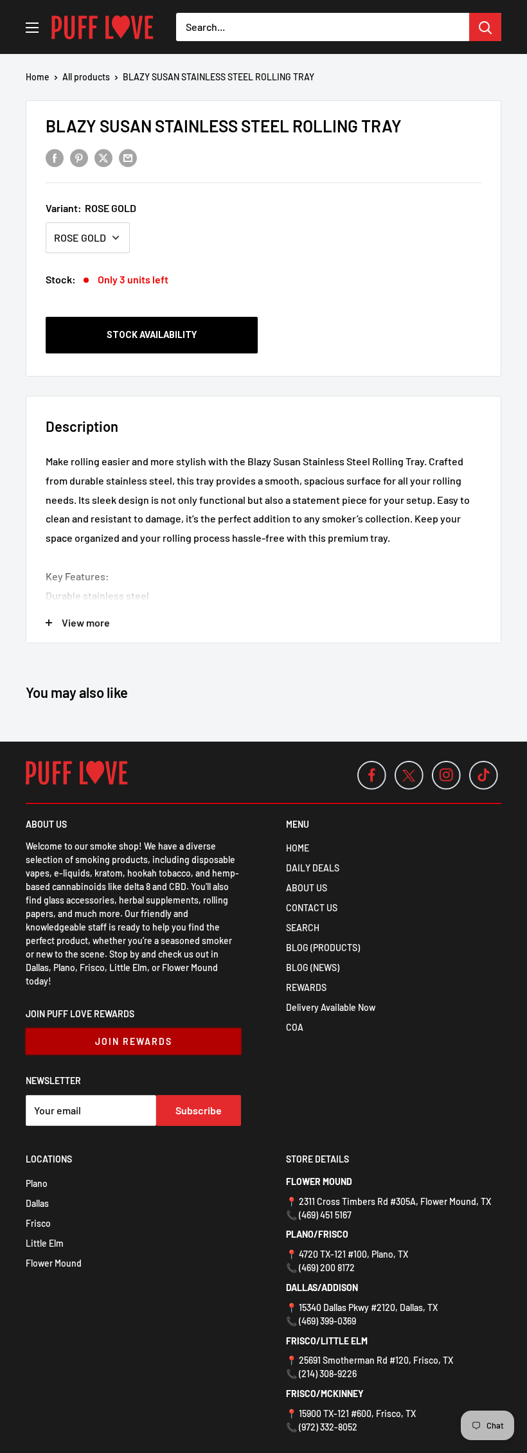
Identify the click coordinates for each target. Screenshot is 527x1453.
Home (37, 76)
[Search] (485, 27)
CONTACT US (311, 907)
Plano (37, 1183)
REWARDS (306, 987)
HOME (297, 847)
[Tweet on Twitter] (103, 157)
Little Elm (45, 1243)
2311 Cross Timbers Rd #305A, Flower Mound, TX (395, 1201)
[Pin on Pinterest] (79, 157)
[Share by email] (128, 157)
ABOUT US (306, 887)
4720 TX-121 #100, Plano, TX (353, 1254)
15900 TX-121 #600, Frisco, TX (357, 1413)
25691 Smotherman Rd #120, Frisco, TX (376, 1360)
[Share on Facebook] (55, 157)
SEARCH (302, 927)
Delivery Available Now (330, 1007)
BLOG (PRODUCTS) (323, 947)
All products (86, 76)
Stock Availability (152, 335)
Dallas (37, 1203)
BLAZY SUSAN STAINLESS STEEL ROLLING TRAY (224, 126)
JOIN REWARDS (133, 1041)
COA (294, 1027)
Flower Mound (54, 1263)
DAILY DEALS (312, 867)
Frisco (38, 1223)
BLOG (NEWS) (312, 967)
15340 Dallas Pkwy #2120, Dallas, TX (368, 1307)
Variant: (91, 208)
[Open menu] (32, 27)
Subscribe (198, 1110)
